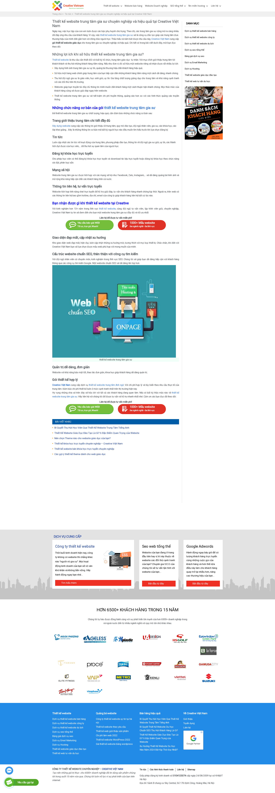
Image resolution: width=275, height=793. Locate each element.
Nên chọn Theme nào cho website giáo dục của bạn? (82, 438)
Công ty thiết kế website (75, 546)
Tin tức (143, 769)
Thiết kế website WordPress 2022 (113, 739)
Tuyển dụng (189, 723)
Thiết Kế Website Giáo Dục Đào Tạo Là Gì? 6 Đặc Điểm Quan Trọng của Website (96, 433)
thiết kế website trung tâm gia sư (116, 35)
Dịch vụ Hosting (192, 68)
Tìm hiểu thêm (69, 582)
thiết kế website (107, 208)
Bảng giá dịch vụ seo (194, 56)
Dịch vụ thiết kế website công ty (200, 37)
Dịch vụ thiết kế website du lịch (199, 43)
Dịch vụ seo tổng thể (194, 50)
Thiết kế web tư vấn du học (197, 81)
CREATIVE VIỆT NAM (112, 769)
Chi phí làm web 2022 (106, 735)
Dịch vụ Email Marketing (196, 62)
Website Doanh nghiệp (156, 5)
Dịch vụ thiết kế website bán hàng (200, 31)
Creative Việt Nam (160, 39)
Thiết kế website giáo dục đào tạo (201, 75)
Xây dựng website (61, 126)
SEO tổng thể (176, 5)
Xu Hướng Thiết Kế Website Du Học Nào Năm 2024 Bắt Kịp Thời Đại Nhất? (159, 748)
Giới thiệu (187, 719)
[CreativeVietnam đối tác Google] (193, 739)
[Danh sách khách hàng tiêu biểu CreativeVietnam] (204, 113)
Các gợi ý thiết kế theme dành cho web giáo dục (80, 454)
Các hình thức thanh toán (162, 769)
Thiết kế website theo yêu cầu (111, 727)
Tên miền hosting (196, 5)
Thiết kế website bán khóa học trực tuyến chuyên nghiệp (84, 448)
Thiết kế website (111, 5)
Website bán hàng (133, 5)
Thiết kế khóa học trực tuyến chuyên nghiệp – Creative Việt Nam (88, 443)
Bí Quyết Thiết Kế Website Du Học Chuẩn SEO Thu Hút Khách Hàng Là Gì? (159, 729)
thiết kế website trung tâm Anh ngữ (106, 385)
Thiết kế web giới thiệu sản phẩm (112, 731)
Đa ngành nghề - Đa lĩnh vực (142, 224)
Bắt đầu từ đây (156, 583)
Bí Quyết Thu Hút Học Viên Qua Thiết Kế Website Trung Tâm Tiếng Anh (91, 427)
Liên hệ (214, 5)
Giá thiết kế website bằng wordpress (114, 744)
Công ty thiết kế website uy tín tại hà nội (114, 721)
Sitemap (191, 769)
